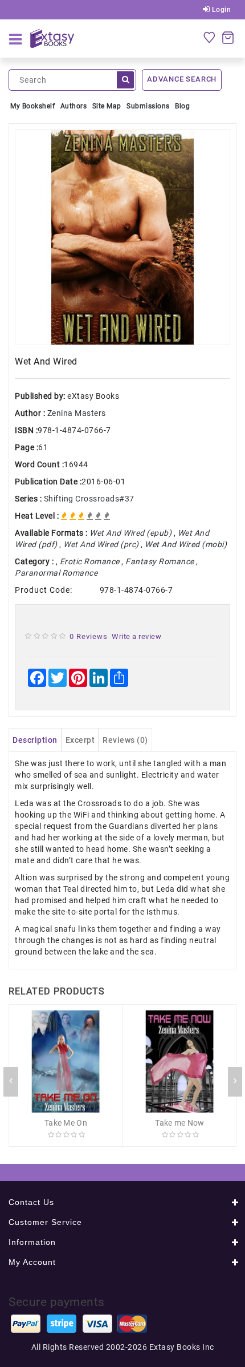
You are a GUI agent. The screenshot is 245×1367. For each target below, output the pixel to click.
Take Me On (65, 1122)
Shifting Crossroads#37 (89, 498)
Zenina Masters (76, 413)
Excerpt (80, 740)
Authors (73, 106)
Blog (182, 106)
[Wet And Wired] (122, 237)
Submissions (148, 106)
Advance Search (182, 79)
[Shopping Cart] (228, 37)
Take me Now (179, 1122)
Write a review (136, 636)
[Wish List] (209, 37)
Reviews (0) (125, 740)
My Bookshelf (32, 106)
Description (35, 740)
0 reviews (89, 636)
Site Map (106, 106)
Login (220, 10)
